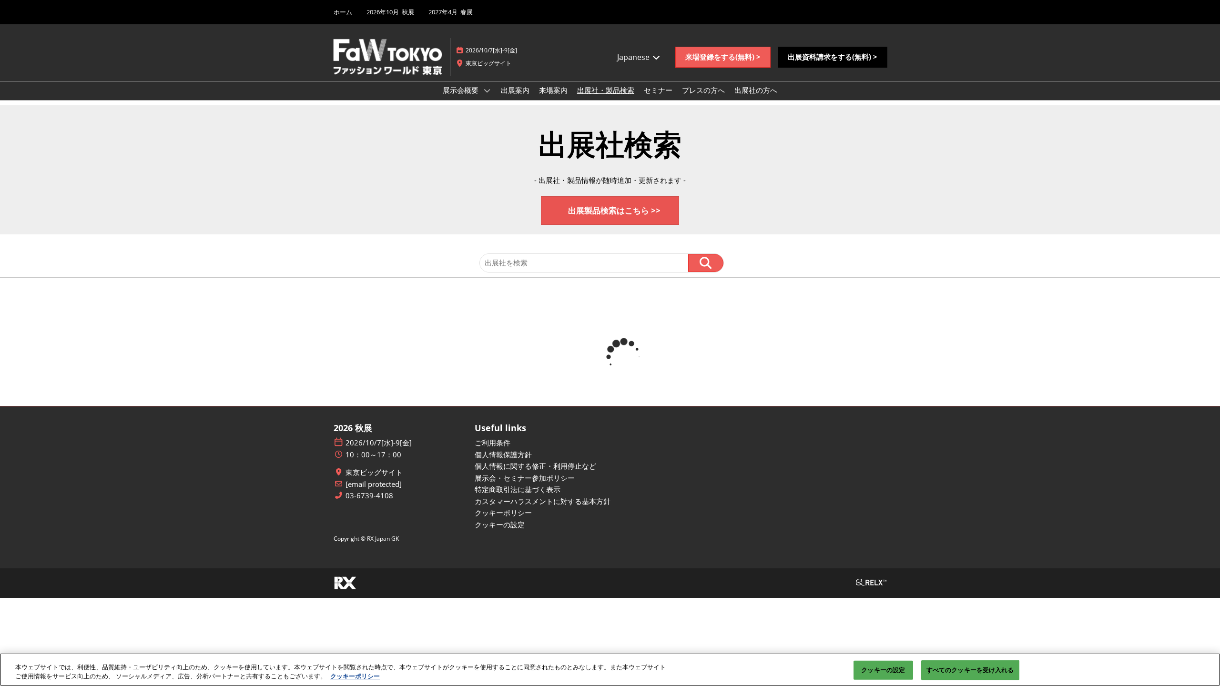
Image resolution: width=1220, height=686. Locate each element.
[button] (723, 57)
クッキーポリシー (355, 676)
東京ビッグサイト (374, 472)
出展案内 (515, 90)
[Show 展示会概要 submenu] (487, 90)
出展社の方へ (755, 90)
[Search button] (705, 263)
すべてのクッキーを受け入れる (970, 670)
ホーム (343, 12)
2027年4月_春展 (450, 12)
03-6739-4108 (369, 495)
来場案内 (553, 90)
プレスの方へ (703, 90)
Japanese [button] (634, 57)
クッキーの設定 (883, 670)
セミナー (658, 90)
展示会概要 (461, 90)
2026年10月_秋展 (390, 12)
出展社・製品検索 (605, 90)
